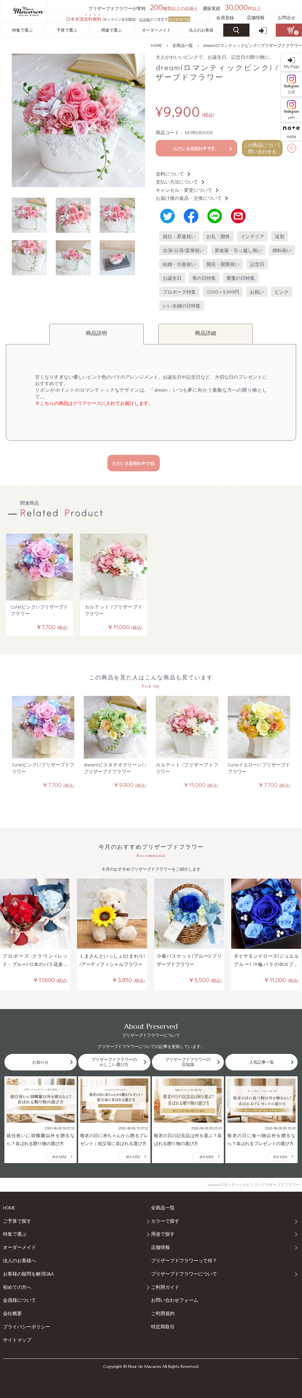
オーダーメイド (156, 30)
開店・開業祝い (222, 264)
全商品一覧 (182, 45)
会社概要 (12, 1313)
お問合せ (287, 17)
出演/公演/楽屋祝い (183, 250)
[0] (289, 30)
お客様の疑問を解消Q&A (28, 1274)
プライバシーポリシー (26, 1326)
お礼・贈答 (218, 236)
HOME (156, 45)
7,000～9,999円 (222, 292)
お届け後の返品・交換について (189, 198)
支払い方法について (177, 182)
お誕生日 (172, 278)
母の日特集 (204, 278)
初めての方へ (17, 1287)
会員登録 (225, 17)
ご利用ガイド (165, 1287)
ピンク (282, 292)
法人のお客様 (201, 30)
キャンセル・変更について (184, 190)
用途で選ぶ (111, 30)
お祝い (257, 292)
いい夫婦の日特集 (182, 306)
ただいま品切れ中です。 (196, 148)
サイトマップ (17, 1340)
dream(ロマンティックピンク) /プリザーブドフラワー (252, 45)
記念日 (257, 264)
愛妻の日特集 (240, 278)
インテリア (252, 236)
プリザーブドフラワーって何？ (184, 1260)
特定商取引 (163, 1326)
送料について (170, 174)
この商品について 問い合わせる (262, 148)
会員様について (19, 1300)
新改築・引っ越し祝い (238, 250)
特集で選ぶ (22, 30)
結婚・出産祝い (179, 264)
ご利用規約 (163, 1313)
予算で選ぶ (67, 30)
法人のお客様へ (19, 1260)
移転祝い (282, 250)
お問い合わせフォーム (174, 1300)
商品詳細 (205, 332)
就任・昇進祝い (179, 236)
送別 (279, 236)
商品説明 (96, 332)
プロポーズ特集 (179, 292)
